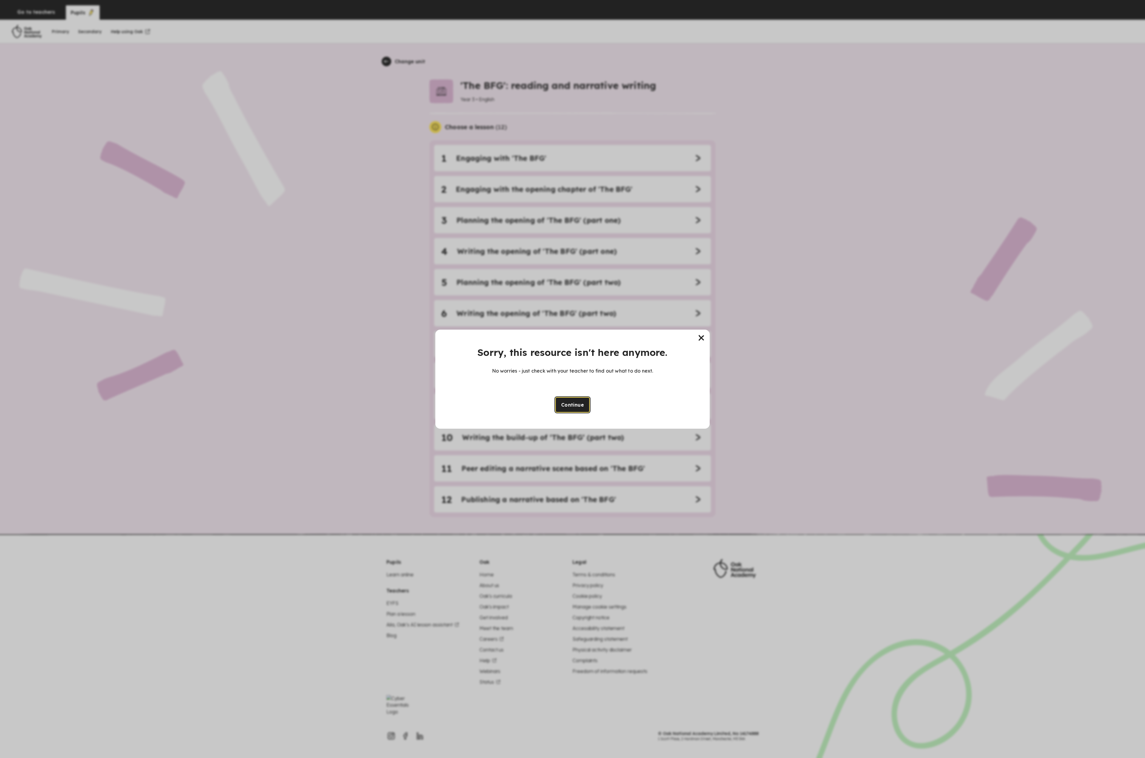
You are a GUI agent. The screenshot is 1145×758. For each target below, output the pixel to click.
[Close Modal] (701, 338)
